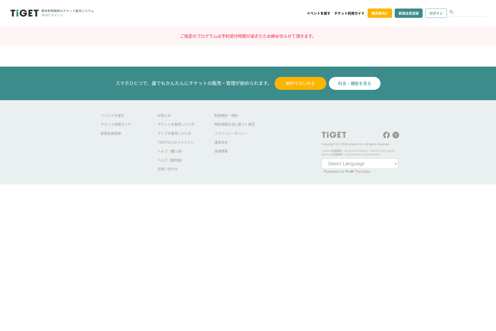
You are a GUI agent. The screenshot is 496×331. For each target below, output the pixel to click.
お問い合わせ (168, 169)
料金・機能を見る (354, 83)
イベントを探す (318, 13)
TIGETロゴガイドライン (176, 142)
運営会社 (221, 142)
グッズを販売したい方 (174, 133)
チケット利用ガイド (349, 13)
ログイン (436, 13)
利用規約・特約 (226, 115)
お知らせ (164, 115)
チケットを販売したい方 (176, 124)
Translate (362, 171)
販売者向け (379, 13)
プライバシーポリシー (231, 133)
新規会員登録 (409, 13)
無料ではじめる (300, 83)
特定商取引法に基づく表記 (234, 124)
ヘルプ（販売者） (171, 160)
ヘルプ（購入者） (171, 151)
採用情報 (221, 151)
